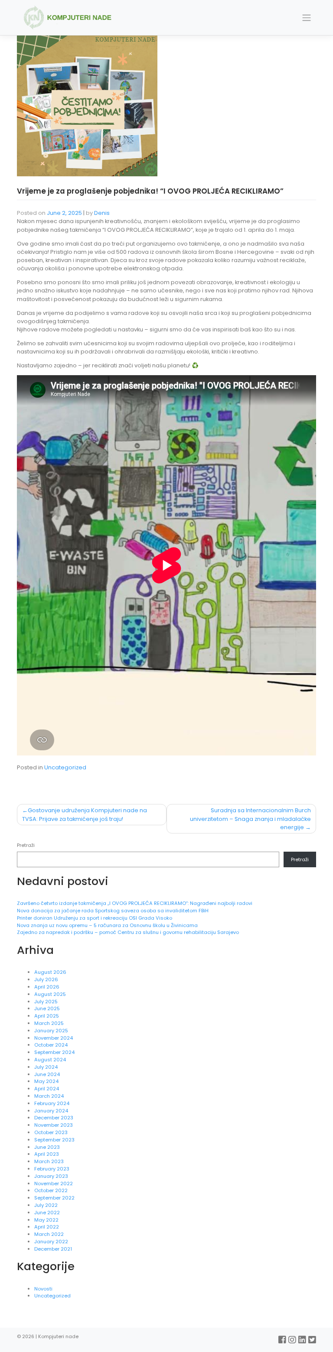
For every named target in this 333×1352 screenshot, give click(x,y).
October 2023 (51, 1132)
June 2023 (47, 1147)
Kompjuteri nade (58, 1336)
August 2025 (50, 994)
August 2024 (50, 1059)
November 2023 (53, 1125)
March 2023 (49, 1161)
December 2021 (53, 1248)
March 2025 (49, 1023)
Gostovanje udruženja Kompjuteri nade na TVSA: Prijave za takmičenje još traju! (84, 814)
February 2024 (51, 1103)
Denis (102, 213)
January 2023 (51, 1176)
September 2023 (54, 1139)
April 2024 (46, 1088)
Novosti (43, 1288)
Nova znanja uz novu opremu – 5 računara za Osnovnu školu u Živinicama (108, 925)
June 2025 (47, 1008)
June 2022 (47, 1212)
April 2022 (46, 1226)
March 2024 (49, 1096)
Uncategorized (65, 767)
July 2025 (46, 1001)
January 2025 (51, 1030)
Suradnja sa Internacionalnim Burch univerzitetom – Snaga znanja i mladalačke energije (250, 818)
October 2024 (51, 1044)
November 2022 (53, 1183)
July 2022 (46, 1205)
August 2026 (50, 972)
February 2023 (51, 1168)
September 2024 (54, 1052)
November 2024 (53, 1037)
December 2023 (53, 1117)
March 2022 (49, 1234)
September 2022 (54, 1197)
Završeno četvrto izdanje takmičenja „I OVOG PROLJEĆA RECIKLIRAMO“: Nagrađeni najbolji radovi (134, 903)
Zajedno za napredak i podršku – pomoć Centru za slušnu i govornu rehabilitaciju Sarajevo (128, 932)
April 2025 (46, 1015)
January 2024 (51, 1110)
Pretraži (26, 845)
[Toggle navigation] (306, 17)
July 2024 (46, 1066)
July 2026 (46, 979)
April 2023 (46, 1154)
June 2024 (47, 1074)
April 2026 (46, 986)
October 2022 (51, 1190)
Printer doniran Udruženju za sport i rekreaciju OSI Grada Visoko (95, 917)
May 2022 (46, 1219)
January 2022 (51, 1241)
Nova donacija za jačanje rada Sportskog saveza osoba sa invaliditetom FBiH (113, 910)
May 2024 (46, 1081)
